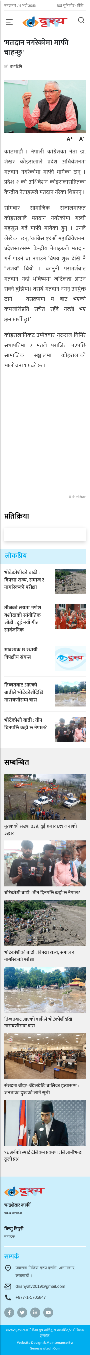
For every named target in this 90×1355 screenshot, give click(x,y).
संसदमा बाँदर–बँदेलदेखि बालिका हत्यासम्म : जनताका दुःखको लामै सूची (41, 1089)
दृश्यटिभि (16, 66)
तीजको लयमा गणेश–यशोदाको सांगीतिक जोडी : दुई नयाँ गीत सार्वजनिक (24, 619)
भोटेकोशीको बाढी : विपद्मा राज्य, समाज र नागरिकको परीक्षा (24, 580)
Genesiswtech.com (45, 1348)
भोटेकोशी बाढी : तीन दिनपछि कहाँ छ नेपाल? (25, 724)
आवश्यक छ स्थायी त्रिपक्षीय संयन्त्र (21, 654)
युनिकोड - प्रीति (73, 6)
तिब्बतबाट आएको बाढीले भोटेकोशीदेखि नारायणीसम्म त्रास (24, 692)
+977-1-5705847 (31, 1297)
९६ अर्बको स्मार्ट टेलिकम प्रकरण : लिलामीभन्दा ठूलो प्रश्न (43, 1156)
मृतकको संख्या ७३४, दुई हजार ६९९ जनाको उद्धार (40, 829)
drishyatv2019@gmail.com (40, 1286)
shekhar (79, 497)
